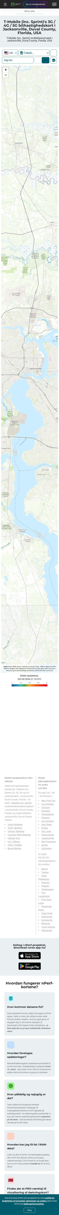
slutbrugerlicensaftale (33, 1204)
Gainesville (46, 920)
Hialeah (45, 886)
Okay (29, 1210)
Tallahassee (47, 889)
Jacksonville (47, 838)
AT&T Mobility (15, 828)
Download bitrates (46, 60)
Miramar (45, 923)
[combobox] (10, 53)
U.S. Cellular (14, 841)
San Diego (46, 824)
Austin (44, 845)
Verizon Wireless (16, 831)
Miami (44, 869)
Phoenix (45, 817)
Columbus (46, 848)
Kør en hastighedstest (35, 4)
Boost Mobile (14, 848)
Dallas (44, 828)
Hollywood (46, 916)
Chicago (45, 807)
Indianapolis (47, 834)
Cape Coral (46, 913)
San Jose (46, 831)
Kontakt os (35, 1164)
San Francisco (48, 841)
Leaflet (5, 666)
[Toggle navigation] (5, 4)
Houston (45, 811)
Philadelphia (47, 814)
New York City (48, 800)
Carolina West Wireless (19, 834)
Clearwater (46, 930)
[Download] (29, 955)
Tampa (45, 872)
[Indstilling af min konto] (54, 4)
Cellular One (14, 838)
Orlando (45, 882)
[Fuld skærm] (53, 53)
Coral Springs (48, 927)
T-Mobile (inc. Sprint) (21, 803)
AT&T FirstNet (15, 845)
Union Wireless (15, 824)
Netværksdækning (38, 60)
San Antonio (47, 821)
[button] (5, 70)
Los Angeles (47, 804)
